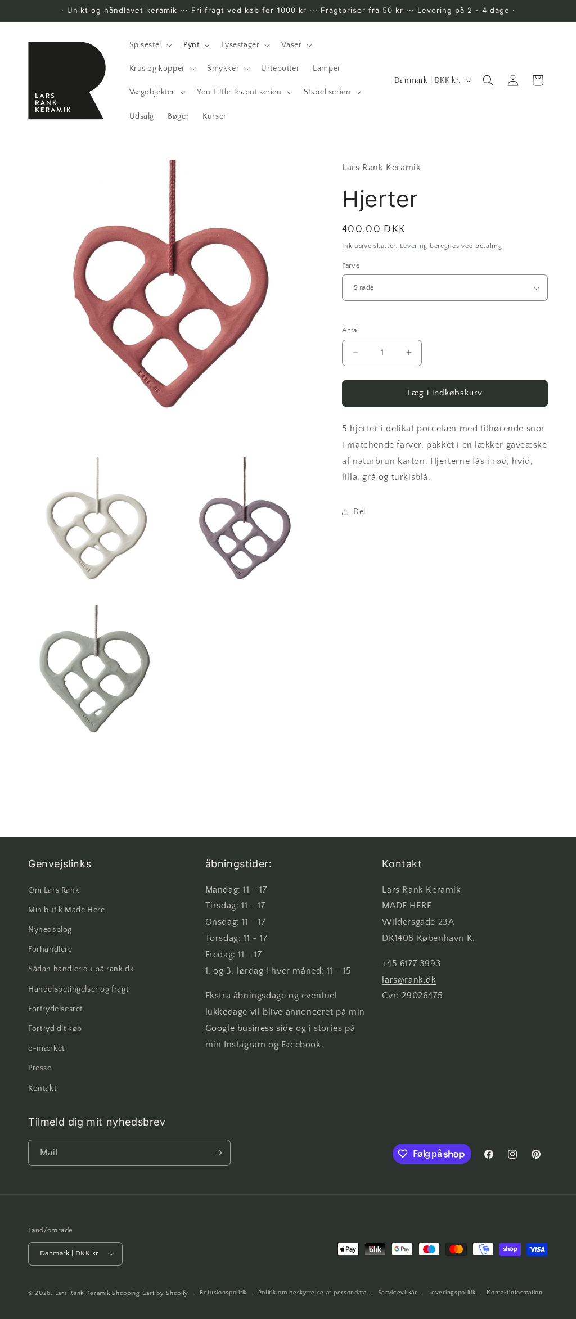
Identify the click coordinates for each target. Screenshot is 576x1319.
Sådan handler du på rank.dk (81, 969)
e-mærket (46, 1048)
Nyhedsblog (50, 929)
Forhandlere (50, 949)
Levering (414, 246)
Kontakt (42, 1088)
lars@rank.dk (409, 980)
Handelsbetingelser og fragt (78, 989)
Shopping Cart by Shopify (150, 1293)
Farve (351, 265)
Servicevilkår (397, 1292)
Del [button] (359, 511)
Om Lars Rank (53, 890)
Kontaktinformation (515, 1292)
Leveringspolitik (451, 1292)
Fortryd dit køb (55, 1028)
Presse (40, 1068)
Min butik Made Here (66, 910)
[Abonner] (217, 1153)
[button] (150, 45)
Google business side (250, 1028)
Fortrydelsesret (55, 1009)
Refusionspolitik (223, 1292)
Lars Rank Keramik (82, 1293)
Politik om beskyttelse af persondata (312, 1292)
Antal (350, 330)
